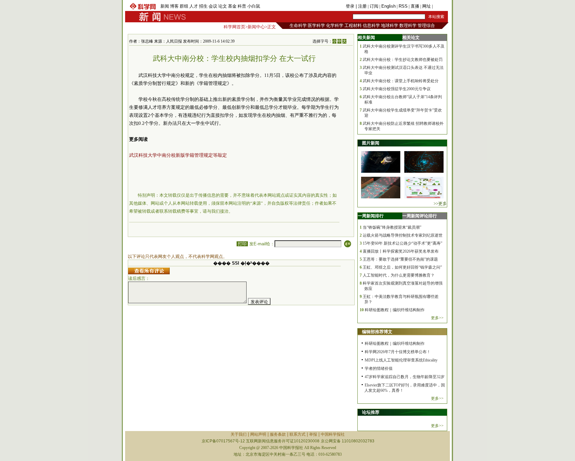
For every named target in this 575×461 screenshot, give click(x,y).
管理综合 (426, 25)
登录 (351, 6)
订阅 (374, 6)
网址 (426, 6)
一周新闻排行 (371, 215)
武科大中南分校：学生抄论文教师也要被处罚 (403, 59)
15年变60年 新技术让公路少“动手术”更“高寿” (402, 243)
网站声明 (258, 434)
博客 (174, 6)
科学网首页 (234, 26)
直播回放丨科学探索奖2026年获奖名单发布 (401, 251)
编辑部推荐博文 (377, 331)
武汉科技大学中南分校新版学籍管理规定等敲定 (178, 155)
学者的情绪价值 (379, 368)
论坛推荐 (370, 412)
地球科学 (389, 25)
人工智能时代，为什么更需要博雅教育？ (399, 275)
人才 (193, 6)
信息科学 (371, 25)
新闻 (164, 6)
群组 (184, 6)
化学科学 (334, 25)
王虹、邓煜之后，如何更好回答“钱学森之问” (402, 267)
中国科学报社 (333, 434)
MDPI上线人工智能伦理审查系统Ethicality (401, 360)
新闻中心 (256, 26)
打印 (242, 243)
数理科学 (408, 25)
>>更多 (440, 203)
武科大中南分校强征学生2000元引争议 (397, 89)
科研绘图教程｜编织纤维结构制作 (395, 310)
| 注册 (361, 6)
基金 (232, 6)
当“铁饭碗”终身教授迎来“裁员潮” (392, 227)
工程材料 (353, 25)
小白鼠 (253, 6)
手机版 (440, 6)
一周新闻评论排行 (419, 215)
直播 (415, 6)
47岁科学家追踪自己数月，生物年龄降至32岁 (405, 376)
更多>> (437, 318)
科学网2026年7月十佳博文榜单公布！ (398, 351)
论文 (222, 6)
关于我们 (239, 434)
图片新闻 (370, 142)
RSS (403, 6)
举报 (313, 434)
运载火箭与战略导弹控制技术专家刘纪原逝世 (403, 235)
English (388, 6)
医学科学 (316, 25)
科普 (242, 6)
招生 (203, 6)
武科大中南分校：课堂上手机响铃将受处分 (401, 81)
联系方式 (297, 434)
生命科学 (298, 25)
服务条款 (278, 434)
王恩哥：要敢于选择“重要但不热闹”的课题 (400, 259)
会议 (213, 6)
